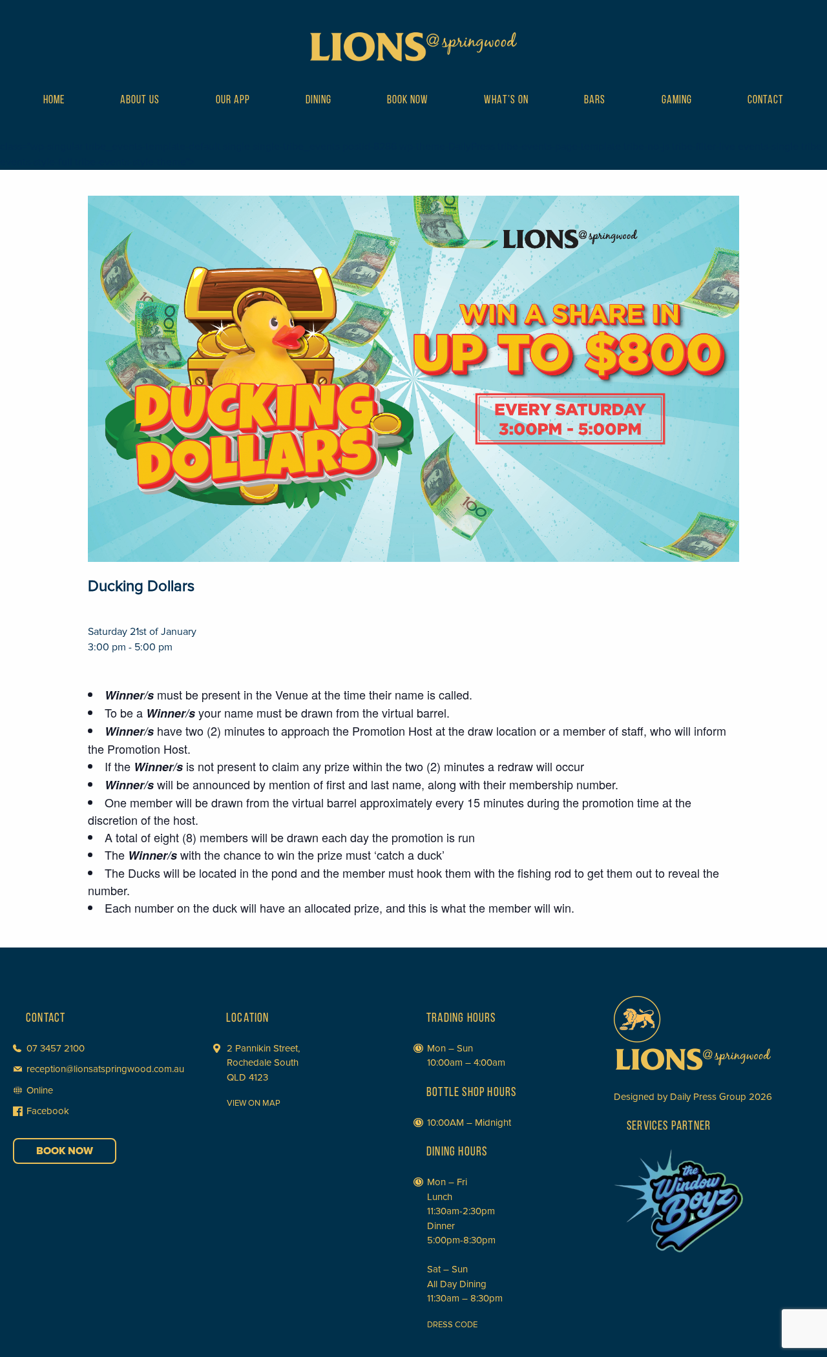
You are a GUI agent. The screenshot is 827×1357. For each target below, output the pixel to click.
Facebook (47, 1111)
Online (39, 1090)
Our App (233, 101)
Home (54, 101)
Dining (318, 101)
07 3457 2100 (55, 1048)
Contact (766, 101)
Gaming (677, 101)
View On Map (253, 1103)
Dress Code (452, 1325)
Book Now (407, 101)
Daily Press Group (708, 1097)
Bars (594, 101)
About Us (140, 101)
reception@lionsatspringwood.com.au (105, 1069)
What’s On (506, 101)
